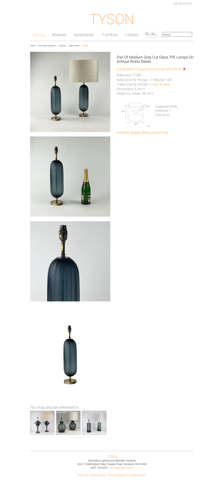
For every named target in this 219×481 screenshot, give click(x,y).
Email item (164, 69)
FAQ (110, 475)
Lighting (38, 34)
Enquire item (145, 69)
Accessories (84, 34)
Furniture (109, 34)
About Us (83, 475)
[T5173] (68, 422)
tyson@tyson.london (121, 467)
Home (32, 45)
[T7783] (42, 422)
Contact (131, 34)
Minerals (59, 34)
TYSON (111, 18)
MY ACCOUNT (183, 3)
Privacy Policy (98, 475)
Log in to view (160, 84)
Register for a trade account (130, 475)
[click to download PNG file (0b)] (70, 355)
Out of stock (125, 69)
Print (177, 69)
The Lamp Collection (47, 45)
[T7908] (94, 422)
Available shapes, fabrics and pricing (142, 132)
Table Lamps (74, 45)
